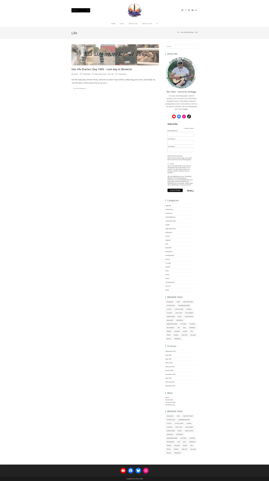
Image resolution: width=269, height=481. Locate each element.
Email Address (172, 131)
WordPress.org (170, 405)
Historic (183, 324)
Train (169, 335)
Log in (167, 397)
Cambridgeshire (170, 217)
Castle (169, 309)
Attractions (168, 213)
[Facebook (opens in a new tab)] (182, 10)
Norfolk (167, 267)
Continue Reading (80, 88)
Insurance (170, 328)
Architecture (169, 209)
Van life (184, 335)
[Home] (178, 32)
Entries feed (169, 400)
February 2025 (169, 367)
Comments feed (170, 402)
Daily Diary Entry (100, 74)
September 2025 (170, 351)
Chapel (189, 309)
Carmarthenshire (170, 221)
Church (169, 313)
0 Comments (122, 74)
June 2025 (168, 355)
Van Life (110, 74)
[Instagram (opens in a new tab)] (185, 10)
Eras (166, 244)
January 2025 (169, 370)
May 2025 (168, 359)
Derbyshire (168, 232)
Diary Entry (189, 317)
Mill (184, 328)
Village (193, 335)
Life (196, 32)
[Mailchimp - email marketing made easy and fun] (190, 192)
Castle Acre (179, 309)
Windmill (177, 339)
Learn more (189, 183)
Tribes (167, 278)
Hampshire (168, 252)
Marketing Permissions (175, 156)
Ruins (167, 271)
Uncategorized (169, 282)
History (167, 259)
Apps (178, 302)
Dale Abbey (189, 313)
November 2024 (170, 374)
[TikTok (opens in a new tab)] (196, 10)
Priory (169, 331)
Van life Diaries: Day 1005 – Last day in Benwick (101, 69)
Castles (167, 225)
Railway (177, 331)
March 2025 (169, 363)
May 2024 (168, 378)
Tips (191, 331)
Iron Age (168, 263)
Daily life (178, 313)
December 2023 (170, 386)
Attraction (171, 305)
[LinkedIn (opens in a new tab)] (189, 10)
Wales (167, 290)
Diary (180, 317)
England (167, 240)
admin (76, 74)
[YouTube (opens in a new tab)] (192, 10)
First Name (171, 139)
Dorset (167, 236)
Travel (167, 274)
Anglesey (168, 205)
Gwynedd (168, 248)
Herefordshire (169, 255)
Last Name (171, 146)
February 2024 (169, 382)
